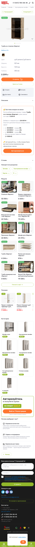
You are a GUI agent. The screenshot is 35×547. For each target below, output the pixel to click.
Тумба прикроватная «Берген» (8, 275)
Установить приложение (17, 501)
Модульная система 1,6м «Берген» (8, 215)
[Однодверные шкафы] (26, 329)
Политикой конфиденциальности (15, 479)
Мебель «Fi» (5, 50)
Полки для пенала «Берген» (24, 254)
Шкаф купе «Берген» (25, 235)
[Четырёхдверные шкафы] (9, 367)
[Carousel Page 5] (19, 43)
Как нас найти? (6, 511)
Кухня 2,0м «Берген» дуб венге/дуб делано (25, 275)
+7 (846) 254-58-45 (10, 517)
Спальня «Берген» (7, 194)
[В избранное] (32, 40)
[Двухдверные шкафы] (9, 348)
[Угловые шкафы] (26, 367)
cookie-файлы (22, 537)
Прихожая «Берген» (8, 235)
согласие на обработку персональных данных (15, 477)
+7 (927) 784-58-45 (20, 3)
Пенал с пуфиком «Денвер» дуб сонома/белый (7, 306)
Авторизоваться (17, 151)
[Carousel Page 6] (20, 43)
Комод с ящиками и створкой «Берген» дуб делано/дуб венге (25, 195)
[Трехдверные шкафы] (26, 348)
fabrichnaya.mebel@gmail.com (10, 497)
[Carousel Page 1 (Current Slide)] (14, 43)
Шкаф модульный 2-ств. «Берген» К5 (25, 215)
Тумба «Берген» (6, 254)
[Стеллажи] (9, 386)
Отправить (17, 484)
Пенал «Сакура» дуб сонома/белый (24, 305)
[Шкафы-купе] (9, 329)
